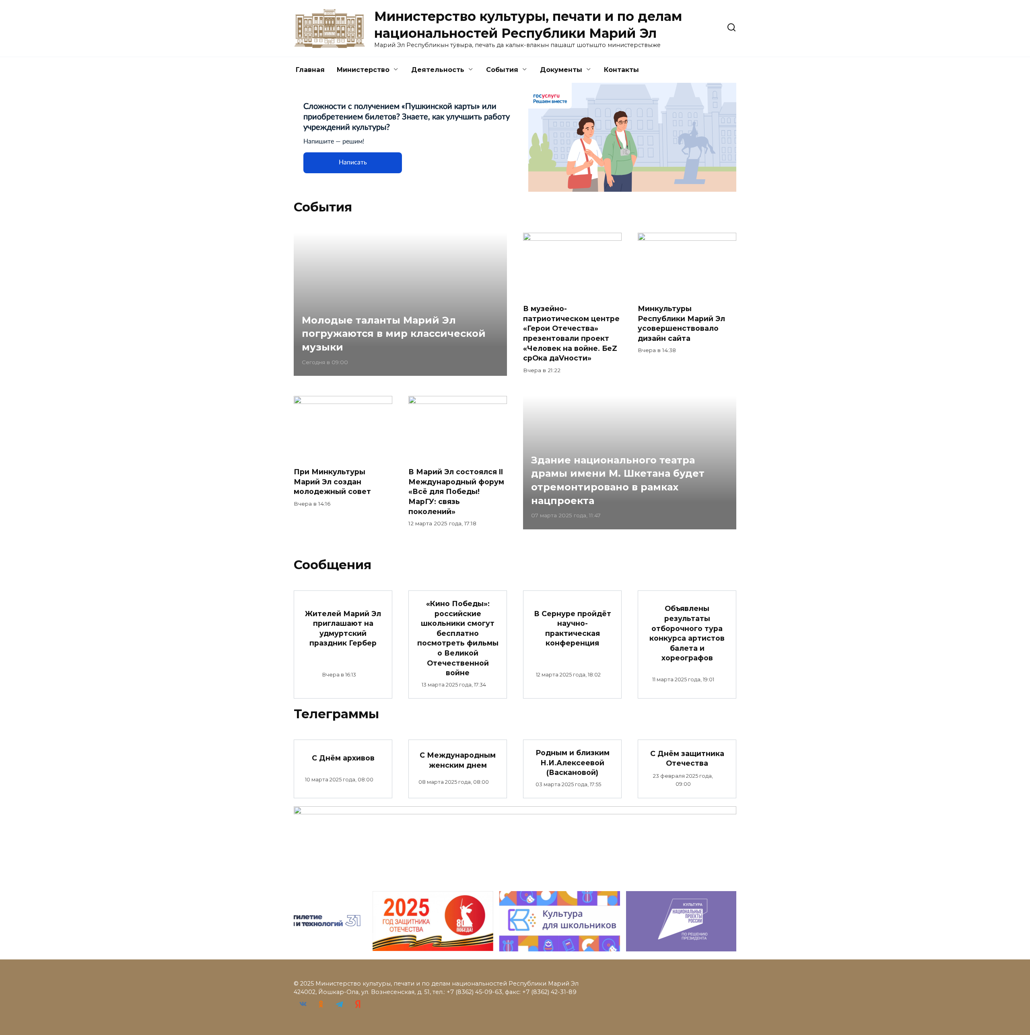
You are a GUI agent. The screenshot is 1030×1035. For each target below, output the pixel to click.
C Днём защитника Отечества (687, 758)
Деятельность (437, 70)
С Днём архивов (343, 757)
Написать (353, 162)
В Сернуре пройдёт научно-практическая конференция (572, 628)
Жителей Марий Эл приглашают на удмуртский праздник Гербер (343, 628)
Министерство (363, 70)
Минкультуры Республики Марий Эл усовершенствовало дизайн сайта (681, 323)
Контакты (621, 70)
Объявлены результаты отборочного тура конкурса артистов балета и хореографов (687, 633)
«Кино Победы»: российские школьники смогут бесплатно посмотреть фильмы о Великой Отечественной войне (458, 638)
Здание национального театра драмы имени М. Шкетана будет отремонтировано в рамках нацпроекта (618, 480)
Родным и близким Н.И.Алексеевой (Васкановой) (573, 762)
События (502, 70)
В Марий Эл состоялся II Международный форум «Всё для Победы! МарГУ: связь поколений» (456, 491)
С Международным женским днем (458, 760)
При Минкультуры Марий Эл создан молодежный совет (332, 481)
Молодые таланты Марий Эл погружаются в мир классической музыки (394, 333)
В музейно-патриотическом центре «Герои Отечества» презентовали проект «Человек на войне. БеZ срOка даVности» (571, 333)
